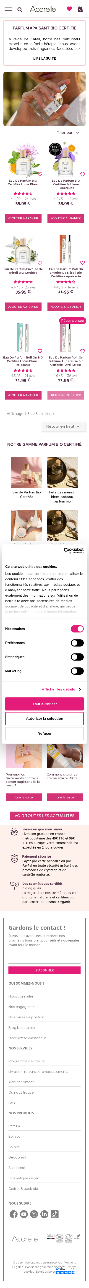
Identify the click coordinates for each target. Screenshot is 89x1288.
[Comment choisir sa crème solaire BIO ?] (65, 750)
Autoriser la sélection (44, 718)
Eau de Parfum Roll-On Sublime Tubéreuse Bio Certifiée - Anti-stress (66, 361)
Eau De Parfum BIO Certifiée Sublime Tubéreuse (66, 184)
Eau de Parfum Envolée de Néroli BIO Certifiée (23, 270)
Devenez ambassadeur (27, 1038)
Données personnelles (50, 1271)
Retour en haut (63, 426)
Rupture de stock (66, 395)
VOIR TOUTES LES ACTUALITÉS (44, 816)
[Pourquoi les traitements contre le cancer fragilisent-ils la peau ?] (24, 750)
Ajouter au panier (23, 218)
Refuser (45, 733)
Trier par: (65, 133)
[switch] (77, 642)
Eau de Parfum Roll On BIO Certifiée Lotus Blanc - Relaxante (23, 361)
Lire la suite (24, 797)
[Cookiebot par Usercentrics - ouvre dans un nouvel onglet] (64, 551)
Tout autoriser (44, 704)
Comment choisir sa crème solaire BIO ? (62, 776)
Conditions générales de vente (45, 1267)
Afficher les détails (58, 689)
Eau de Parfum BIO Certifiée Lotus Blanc (23, 182)
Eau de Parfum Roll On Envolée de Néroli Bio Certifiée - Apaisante (66, 272)
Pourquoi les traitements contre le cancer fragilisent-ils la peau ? (23, 780)
